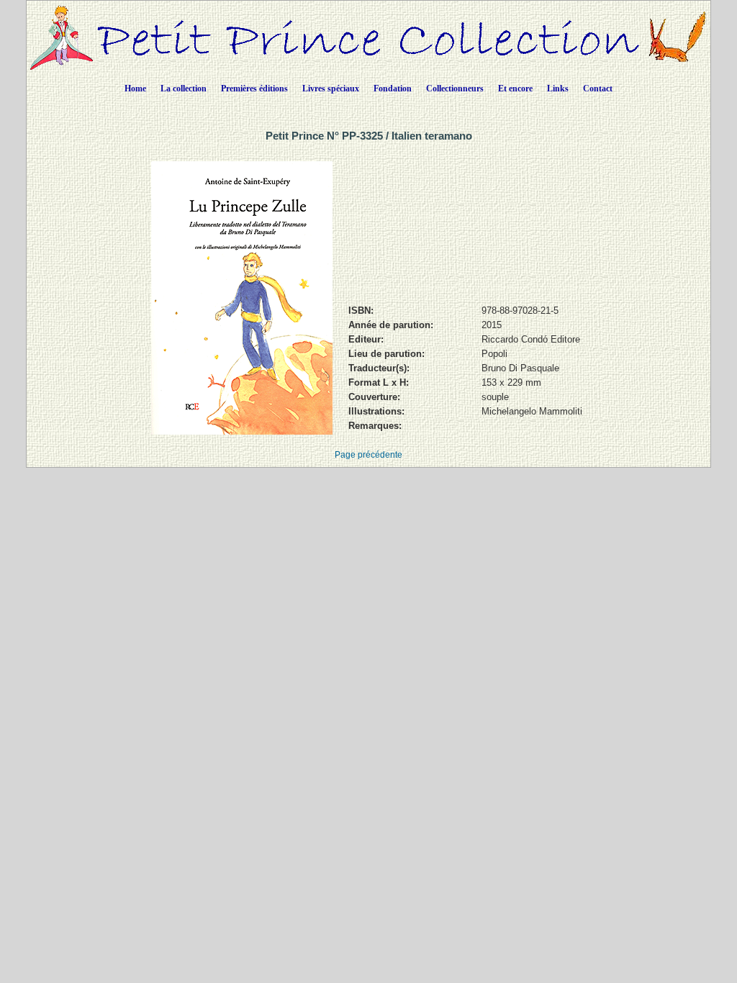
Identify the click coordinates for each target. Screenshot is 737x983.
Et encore (515, 88)
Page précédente (368, 455)
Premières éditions (254, 88)
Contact (597, 88)
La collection (183, 88)
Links (558, 88)
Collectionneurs (455, 88)
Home (135, 88)
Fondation (393, 88)
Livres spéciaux (330, 88)
